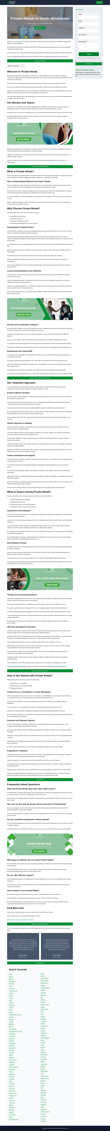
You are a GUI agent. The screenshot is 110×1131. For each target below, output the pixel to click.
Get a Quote (39, 27)
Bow (42, 997)
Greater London (45, 1004)
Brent (42, 1011)
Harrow (43, 1040)
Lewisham (11, 1079)
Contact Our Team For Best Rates (40, 166)
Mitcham (18, 919)
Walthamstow (44, 1071)
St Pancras (12, 1088)
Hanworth (11, 1086)
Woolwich (43, 1035)
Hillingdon (43, 1033)
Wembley (43, 995)
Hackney (43, 1002)
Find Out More (40, 779)
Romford (43, 1114)
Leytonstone (44, 1064)
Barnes (11, 1010)
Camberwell (12, 1036)
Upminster (43, 1121)
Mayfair (11, 1055)
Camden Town (13, 1093)
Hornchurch (44, 1116)
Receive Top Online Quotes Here (40, 670)
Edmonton (43, 1095)
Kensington (12, 1033)
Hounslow (11, 1076)
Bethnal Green (44, 983)
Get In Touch (89, 63)
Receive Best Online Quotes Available (40, 378)
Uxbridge (43, 1090)
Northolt (43, 1023)
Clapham (11, 1002)
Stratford (43, 1028)
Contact (99, 2)
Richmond (11, 1024)
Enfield (42, 1107)
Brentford (11, 1050)
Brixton (11, 1012)
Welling (43, 1061)
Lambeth (11, 1007)
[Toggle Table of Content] (21, 66)
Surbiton (11, 1017)
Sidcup (42, 1049)
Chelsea (11, 1021)
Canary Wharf (44, 978)
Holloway (43, 990)
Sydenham (12, 1038)
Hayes (42, 1014)
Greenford (43, 992)
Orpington (43, 1052)
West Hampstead (13, 1119)
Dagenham (44, 1109)
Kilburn (11, 1081)
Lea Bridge (43, 1021)
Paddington (12, 1062)
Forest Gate (44, 1059)
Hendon (43, 1016)
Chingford (43, 1104)
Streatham (31, 919)
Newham (43, 1047)
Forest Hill (11, 1045)
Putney (11, 986)
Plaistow (43, 1030)
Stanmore (43, 1080)
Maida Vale (12, 1074)
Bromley (43, 999)
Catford (11, 1071)
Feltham (43, 976)
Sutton (10, 1000)
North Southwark (13, 1067)
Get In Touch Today (40, 60)
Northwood (43, 1099)
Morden (13, 919)
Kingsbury (43, 1018)
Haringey (43, 1042)
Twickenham (12, 1043)
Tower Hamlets (45, 980)
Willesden (11, 1110)
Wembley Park (44, 1009)
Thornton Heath (13, 991)
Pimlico (11, 1026)
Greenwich (12, 1100)
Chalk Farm (12, 1102)
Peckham (11, 1052)
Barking (43, 1068)
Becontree (43, 1102)
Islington (11, 1112)
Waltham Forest (45, 1078)
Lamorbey (43, 1057)
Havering (43, 1118)
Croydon (11, 1019)
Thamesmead (44, 1076)
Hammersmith (12, 1029)
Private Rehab (17, 41)
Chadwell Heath (45, 1111)
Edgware (43, 1066)
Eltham (42, 1007)
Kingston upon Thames (15, 1014)
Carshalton (12, 988)
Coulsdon (11, 1064)
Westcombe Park (45, 988)
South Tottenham (45, 1038)
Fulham (11, 995)
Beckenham (12, 1069)
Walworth (11, 1057)
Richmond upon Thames (15, 1031)
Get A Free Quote (40, 963)
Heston (11, 1117)
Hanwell (11, 1098)
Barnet (42, 1097)
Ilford (42, 1088)
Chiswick (11, 1041)
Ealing (42, 973)
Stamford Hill (44, 1026)
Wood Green (44, 1054)
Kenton (42, 1045)
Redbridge (43, 1092)
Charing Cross (13, 1060)
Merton (9, 919)
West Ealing (12, 1090)
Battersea (11, 993)
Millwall (11, 1105)
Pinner (42, 1073)
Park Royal (12, 1083)
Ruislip (42, 1085)
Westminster (12, 1048)
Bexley (42, 1083)
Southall (43, 985)
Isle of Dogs (12, 1114)
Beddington (12, 1005)
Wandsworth (24, 919)
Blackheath (12, 1107)
